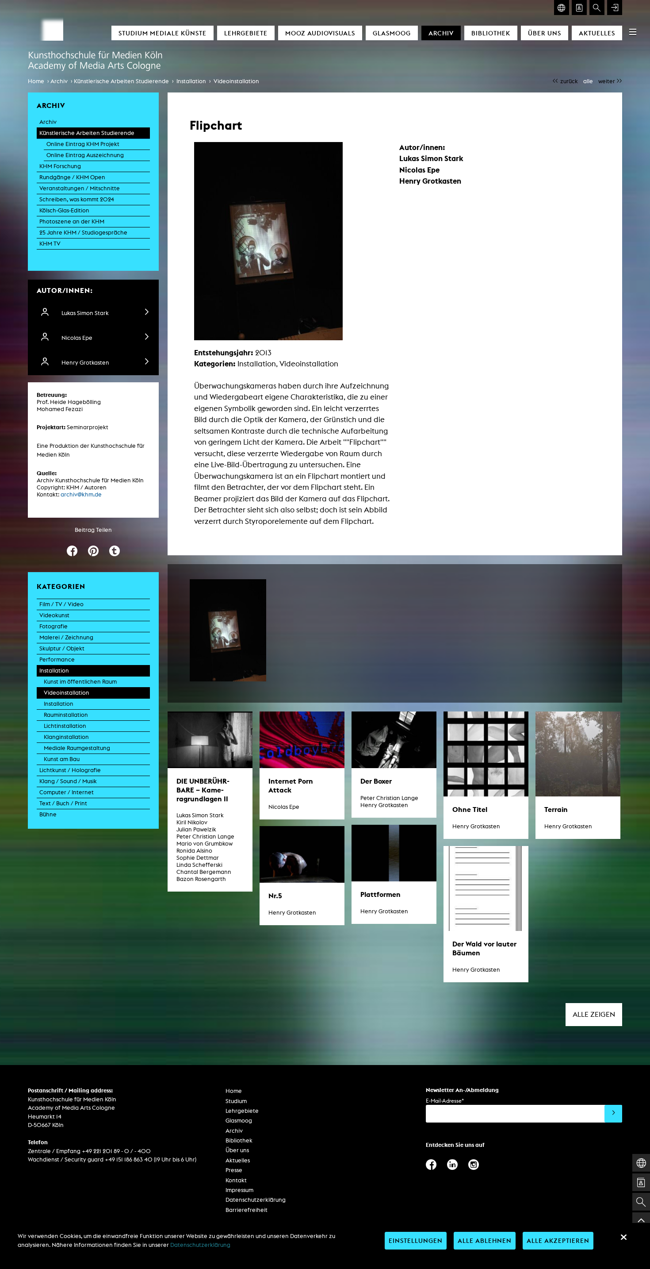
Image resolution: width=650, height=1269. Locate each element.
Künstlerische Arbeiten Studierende (121, 81)
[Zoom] (228, 630)
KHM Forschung (60, 166)
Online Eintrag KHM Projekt (82, 144)
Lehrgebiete (246, 33)
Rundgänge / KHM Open (72, 177)
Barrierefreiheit (247, 1210)
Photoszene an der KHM (71, 221)
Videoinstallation (236, 81)
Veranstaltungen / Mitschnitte (79, 188)
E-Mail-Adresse (445, 1100)
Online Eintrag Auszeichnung (85, 155)
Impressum (239, 1190)
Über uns (544, 33)
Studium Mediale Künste (162, 33)
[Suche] (596, 7)
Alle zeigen (594, 1014)
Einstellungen (416, 1240)
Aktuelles (597, 33)
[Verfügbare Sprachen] (561, 7)
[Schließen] (623, 1237)
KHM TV (50, 243)
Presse (234, 1170)
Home (36, 81)
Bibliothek (490, 33)
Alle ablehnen (485, 1240)
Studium (236, 1101)
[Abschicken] (613, 1114)
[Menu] (632, 31)
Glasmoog (392, 33)
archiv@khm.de (81, 494)
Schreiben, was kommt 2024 (76, 199)
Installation (191, 81)
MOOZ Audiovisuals (320, 33)
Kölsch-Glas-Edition (64, 210)
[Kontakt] (579, 7)
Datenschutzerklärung (256, 1199)
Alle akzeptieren (558, 1240)
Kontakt (236, 1180)
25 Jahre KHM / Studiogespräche (83, 232)
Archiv (441, 33)
